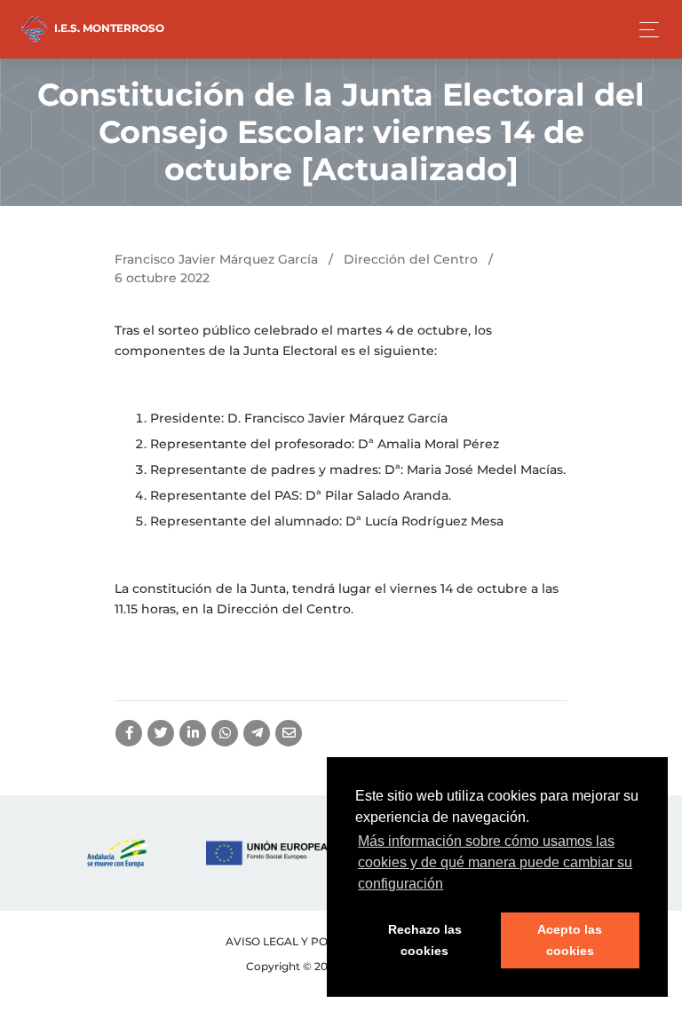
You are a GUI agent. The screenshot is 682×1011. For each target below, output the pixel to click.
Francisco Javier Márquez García (216, 259)
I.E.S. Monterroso (108, 28)
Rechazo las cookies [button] (425, 940)
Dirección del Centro (411, 259)
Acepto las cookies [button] (569, 940)
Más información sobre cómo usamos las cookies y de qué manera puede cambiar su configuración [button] (495, 862)
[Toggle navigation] (644, 30)
